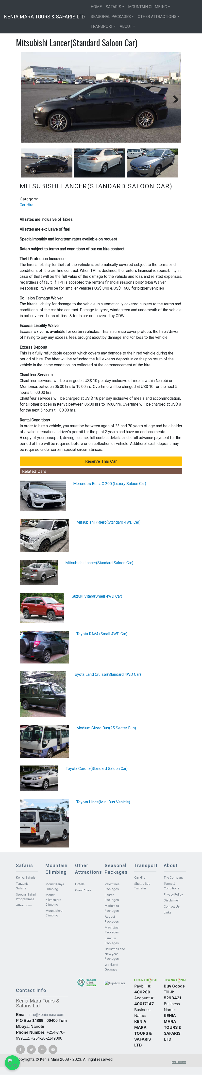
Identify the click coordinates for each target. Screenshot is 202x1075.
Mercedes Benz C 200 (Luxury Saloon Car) (109, 483)
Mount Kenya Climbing (55, 886)
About (126, 26)
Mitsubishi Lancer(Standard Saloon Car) (99, 562)
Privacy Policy (173, 894)
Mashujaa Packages (112, 930)
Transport (102, 26)
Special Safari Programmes (26, 897)
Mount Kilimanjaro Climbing (53, 899)
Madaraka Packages (112, 908)
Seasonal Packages (111, 16)
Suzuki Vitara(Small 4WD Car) (97, 596)
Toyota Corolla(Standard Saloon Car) (97, 768)
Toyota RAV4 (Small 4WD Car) (101, 634)
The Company (173, 877)
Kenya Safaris (25, 877)
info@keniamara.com (46, 1014)
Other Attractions (157, 16)
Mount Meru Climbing (54, 913)
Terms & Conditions (171, 886)
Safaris (113, 6)
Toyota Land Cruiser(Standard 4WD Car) (107, 674)
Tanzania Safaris (22, 886)
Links (167, 912)
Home (96, 6)
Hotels (79, 884)
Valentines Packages (112, 886)
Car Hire (27, 205)
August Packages (112, 919)
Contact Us (172, 906)
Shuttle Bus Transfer (142, 886)
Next (174, 98)
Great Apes (83, 890)
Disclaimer (171, 900)
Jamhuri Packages (112, 940)
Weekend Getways (111, 967)
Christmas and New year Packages (115, 953)
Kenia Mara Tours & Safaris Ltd (44, 17)
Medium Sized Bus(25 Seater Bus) (106, 728)
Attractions (24, 905)
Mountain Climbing (147, 6)
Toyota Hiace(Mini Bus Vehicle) (103, 802)
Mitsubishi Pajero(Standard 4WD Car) (108, 522)
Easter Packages (112, 897)
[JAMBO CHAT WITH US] (12, 1062)
